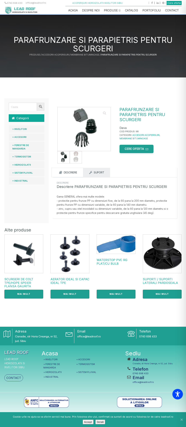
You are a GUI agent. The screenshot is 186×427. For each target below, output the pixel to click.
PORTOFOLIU (151, 10)
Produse (111, 10)
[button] (26, 118)
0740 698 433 (148, 336)
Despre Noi (91, 10)
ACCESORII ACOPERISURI (55, 54)
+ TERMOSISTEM (21, 156)
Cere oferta (174, 2)
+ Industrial (20, 180)
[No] (181, 419)
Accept (88, 421)
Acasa (73, 10)
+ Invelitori (19, 129)
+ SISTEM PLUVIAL (22, 172)
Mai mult (23, 294)
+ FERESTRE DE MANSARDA (20, 147)
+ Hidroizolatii (21, 164)
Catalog (131, 10)
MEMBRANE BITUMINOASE (85, 54)
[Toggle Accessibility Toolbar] (177, 394)
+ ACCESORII (19, 137)
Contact (172, 10)
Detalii (100, 421)
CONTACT (13, 378)
